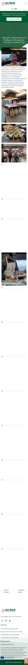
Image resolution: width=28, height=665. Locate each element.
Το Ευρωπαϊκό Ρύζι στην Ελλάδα (10, 634)
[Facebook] (12, 9)
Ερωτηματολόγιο (14, 19)
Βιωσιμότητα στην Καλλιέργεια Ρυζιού (11, 631)
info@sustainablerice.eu (7, 644)
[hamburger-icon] (25, 3)
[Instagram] (13, 9)
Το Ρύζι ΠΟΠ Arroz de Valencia (9, 637)
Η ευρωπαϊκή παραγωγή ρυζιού (9, 628)
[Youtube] (16, 9)
